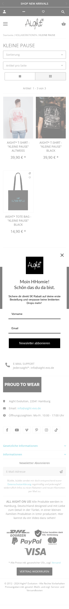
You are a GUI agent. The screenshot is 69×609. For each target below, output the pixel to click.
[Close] (62, 255)
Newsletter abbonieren (34, 343)
